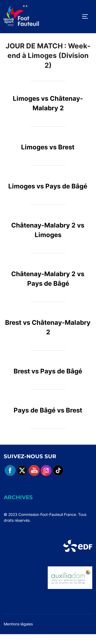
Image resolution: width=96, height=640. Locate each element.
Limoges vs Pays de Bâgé (47, 186)
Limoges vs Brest (47, 147)
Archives (18, 497)
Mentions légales (18, 624)
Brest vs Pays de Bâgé (48, 371)
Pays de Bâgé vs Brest (48, 410)
